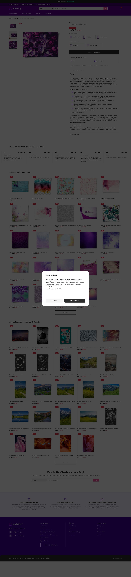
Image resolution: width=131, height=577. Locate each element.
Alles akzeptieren (74, 300)
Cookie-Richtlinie (56, 289)
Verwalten (54, 300)
